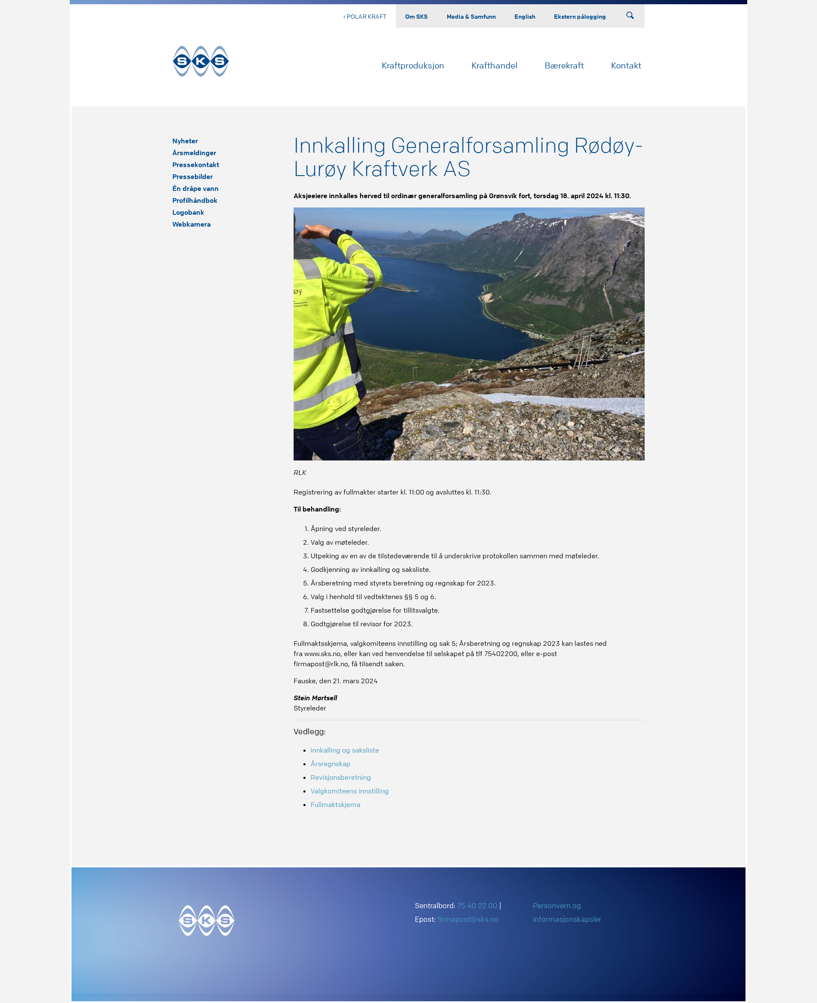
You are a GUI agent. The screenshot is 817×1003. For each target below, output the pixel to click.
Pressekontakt (195, 164)
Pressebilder (192, 176)
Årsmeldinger (194, 152)
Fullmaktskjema (335, 804)
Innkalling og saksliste (345, 750)
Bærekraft (564, 65)
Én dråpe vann (195, 188)
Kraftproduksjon (413, 65)
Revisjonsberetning (341, 777)
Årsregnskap (331, 763)
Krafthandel (494, 65)
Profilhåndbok (194, 200)
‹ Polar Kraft (364, 16)
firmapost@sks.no (468, 919)
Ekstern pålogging (580, 16)
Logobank (188, 212)
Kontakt (626, 65)
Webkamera (191, 224)
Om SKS (416, 16)
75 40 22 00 (477, 905)
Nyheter (185, 140)
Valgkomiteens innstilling (350, 791)
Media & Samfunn (471, 16)
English (524, 16)
